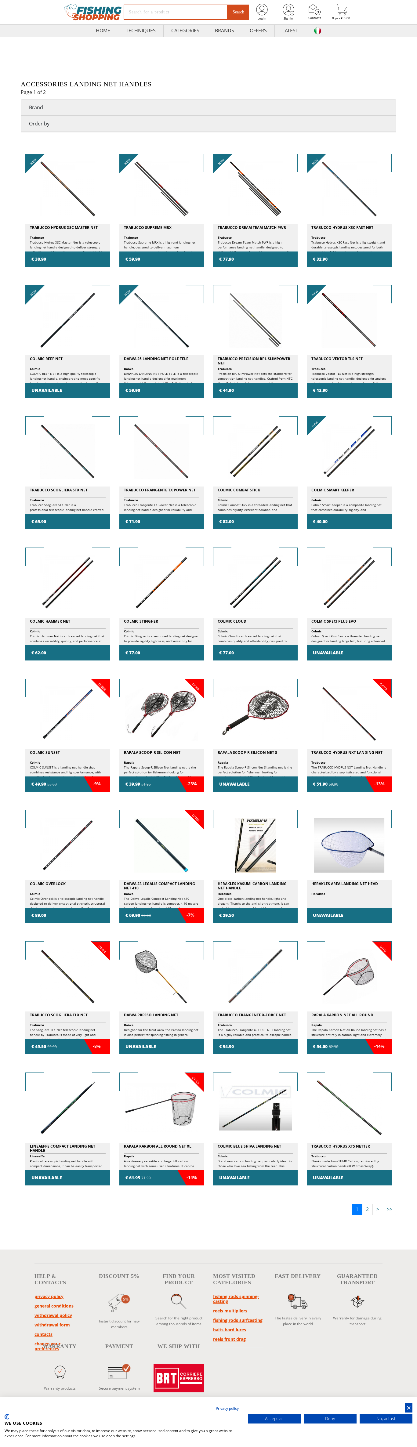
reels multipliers (230, 1311)
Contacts (314, 18)
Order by (39, 123)
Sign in (288, 18)
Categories (185, 30)
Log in (262, 18)
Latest (290, 30)
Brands (224, 30)
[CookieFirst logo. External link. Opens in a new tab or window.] (7, 1417)
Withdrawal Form (52, 1325)
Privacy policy (48, 1296)
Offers (258, 30)
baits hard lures (229, 1330)
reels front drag (229, 1339)
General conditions (54, 1306)
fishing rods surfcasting (238, 1320)
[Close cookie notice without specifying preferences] (408, 1408)
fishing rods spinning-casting (236, 1298)
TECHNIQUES (141, 30)
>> (389, 1209)
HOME (103, 30)
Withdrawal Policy (53, 1315)
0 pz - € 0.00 (341, 18)
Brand (36, 107)
